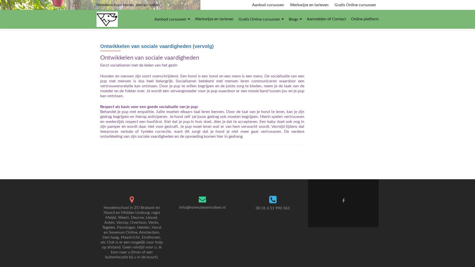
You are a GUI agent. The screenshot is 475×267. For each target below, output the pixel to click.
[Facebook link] (343, 201)
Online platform (365, 19)
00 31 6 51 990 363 (273, 208)
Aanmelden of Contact (326, 19)
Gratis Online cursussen (355, 5)
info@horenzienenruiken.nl (202, 207)
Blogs (293, 19)
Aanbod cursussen (268, 5)
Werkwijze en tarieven (309, 5)
